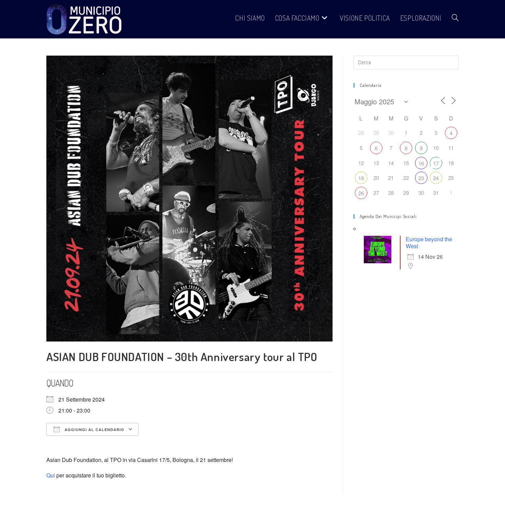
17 (436, 163)
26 (361, 193)
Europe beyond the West (429, 242)
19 (361, 178)
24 (436, 178)
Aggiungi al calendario (93, 429)
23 (421, 178)
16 (421, 163)
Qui (50, 475)
